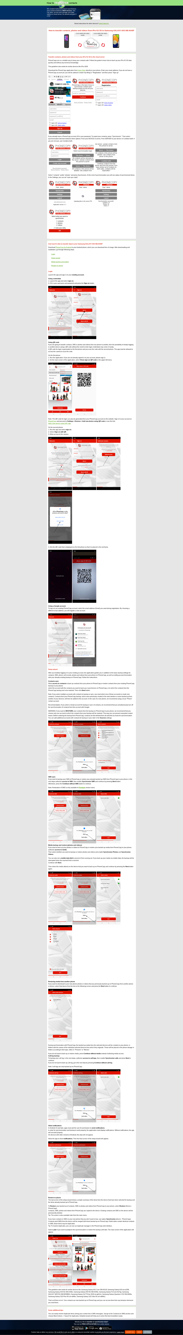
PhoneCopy (52, 421)
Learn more (120, 1332)
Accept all (130, 1332)
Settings (147, 1332)
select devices (104, 23)
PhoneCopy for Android (63, 247)
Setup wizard (55, 258)
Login (53, 254)
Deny (139, 1332)
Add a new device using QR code (59, 423)
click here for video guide (82, 34)
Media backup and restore (60, 262)
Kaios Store (82, 70)
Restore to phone (57, 265)
